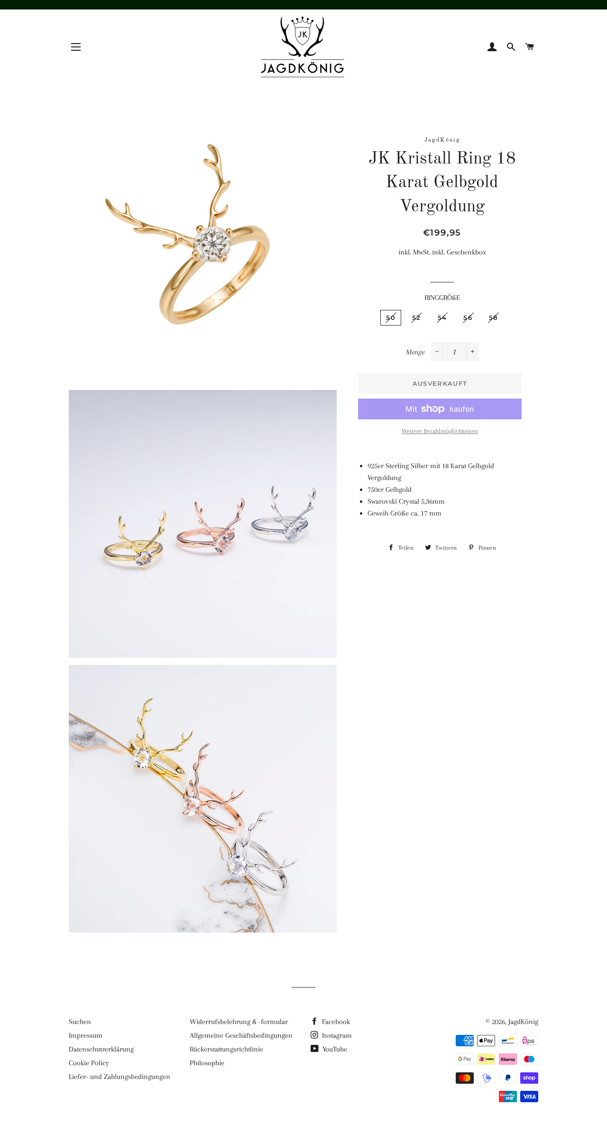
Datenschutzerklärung (101, 1049)
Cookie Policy (89, 1063)
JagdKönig (523, 1021)
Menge (415, 352)
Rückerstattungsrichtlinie (226, 1049)
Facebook (335, 1021)
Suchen (80, 1021)
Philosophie (207, 1063)
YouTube (334, 1049)
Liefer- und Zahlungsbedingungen (119, 1076)
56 (467, 317)
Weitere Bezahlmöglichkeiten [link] (440, 431)
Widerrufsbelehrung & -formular (239, 1021)
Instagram (336, 1035)
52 (416, 317)
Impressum (85, 1035)
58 (493, 317)
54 (442, 317)
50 (390, 317)
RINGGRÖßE (442, 297)
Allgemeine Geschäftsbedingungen (241, 1035)
